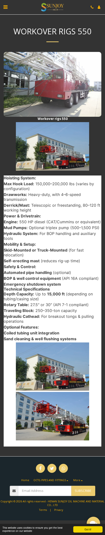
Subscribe (83, 490)
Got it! (87, 529)
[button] (5, 7)
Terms (43, 510)
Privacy (58, 510)
